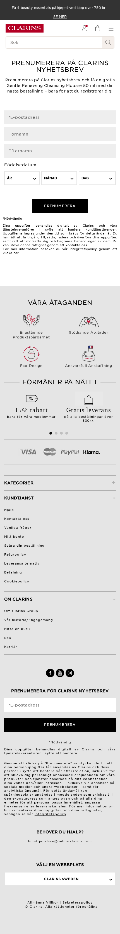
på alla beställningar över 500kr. (88, 414)
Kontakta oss (16, 519)
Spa (7, 638)
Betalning (13, 572)
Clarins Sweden (61, 879)
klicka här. (11, 253)
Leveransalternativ (22, 563)
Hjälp (9, 510)
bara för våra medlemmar (31, 412)
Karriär (10, 647)
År (9, 178)
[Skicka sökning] (108, 42)
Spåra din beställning (24, 545)
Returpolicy (15, 554)
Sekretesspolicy (78, 902)
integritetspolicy (50, 814)
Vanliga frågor (18, 528)
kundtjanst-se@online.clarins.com (60, 841)
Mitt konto (14, 537)
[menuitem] (84, 28)
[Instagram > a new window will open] (70, 676)
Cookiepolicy (16, 581)
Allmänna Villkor (43, 902)
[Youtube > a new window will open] (61, 676)
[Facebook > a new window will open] (51, 676)
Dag (85, 178)
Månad (50, 178)
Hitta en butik (17, 629)
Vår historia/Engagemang (28, 620)
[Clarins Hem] (25, 28)
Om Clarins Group (21, 611)
